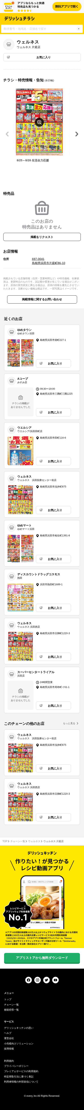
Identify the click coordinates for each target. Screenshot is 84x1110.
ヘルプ (7, 1033)
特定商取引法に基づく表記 (18, 1076)
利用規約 (9, 1060)
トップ (7, 999)
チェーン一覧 (17, 841)
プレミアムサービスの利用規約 (21, 1071)
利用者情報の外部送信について (21, 1081)
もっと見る (69, 723)
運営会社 (9, 1038)
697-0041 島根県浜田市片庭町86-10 (48, 261)
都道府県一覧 (11, 1009)
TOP (4, 841)
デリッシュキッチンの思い (18, 1027)
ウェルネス (34, 841)
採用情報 (9, 1048)
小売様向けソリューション (18, 1043)
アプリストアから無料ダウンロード (42, 957)
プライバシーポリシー (16, 1066)
